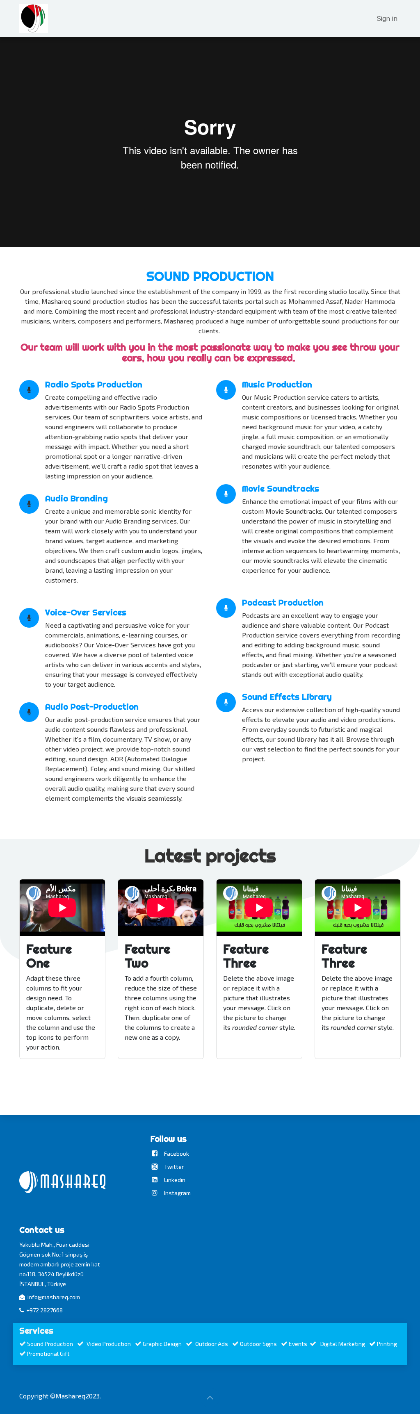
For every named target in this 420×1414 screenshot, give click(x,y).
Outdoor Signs (259, 1343)
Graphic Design (162, 1343)
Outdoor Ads (211, 1343)
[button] (210, 1397)
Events (298, 1343)
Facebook (176, 1153)
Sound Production (50, 1343)
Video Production (109, 1343)
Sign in (387, 18)
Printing (387, 1343)
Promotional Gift (49, 1353)
